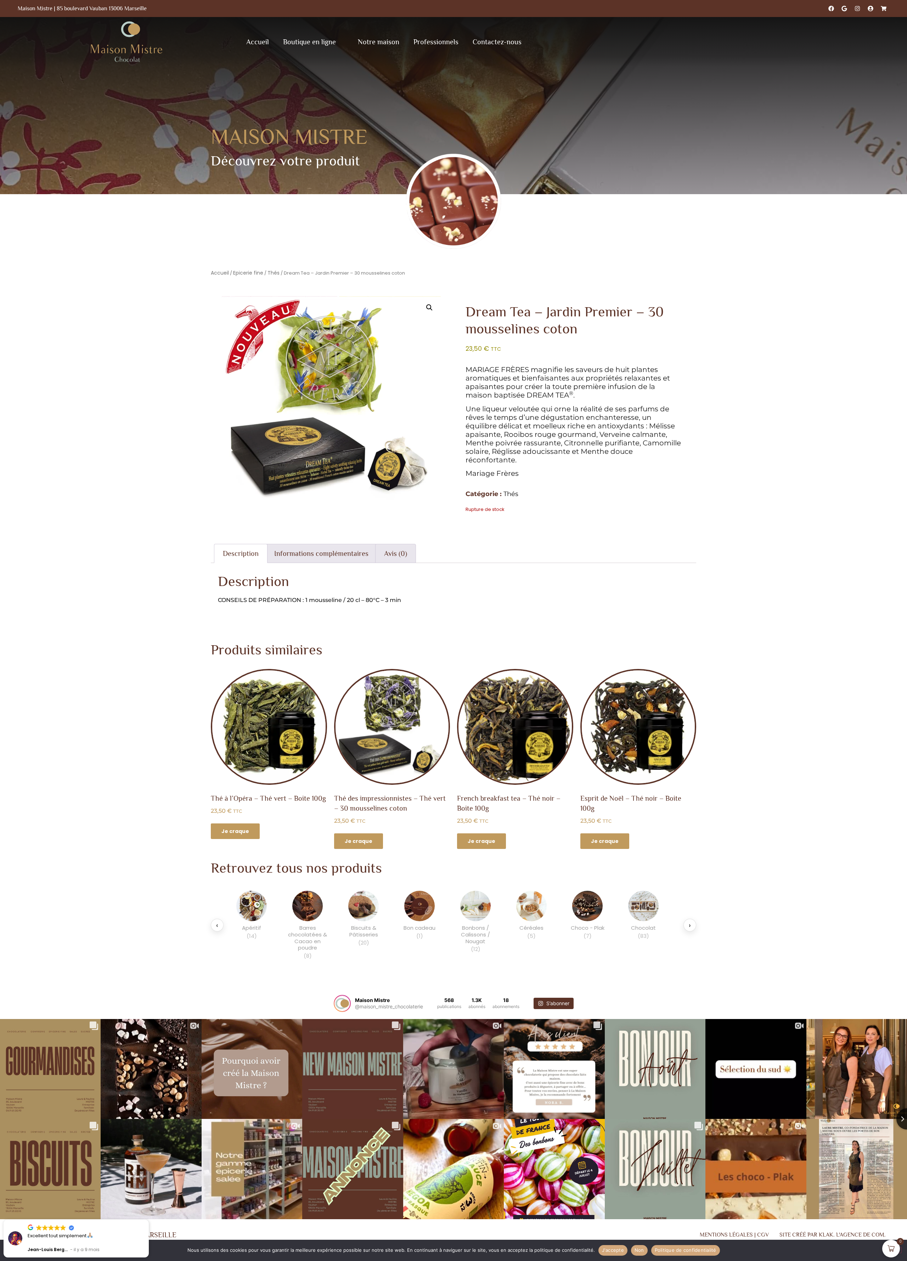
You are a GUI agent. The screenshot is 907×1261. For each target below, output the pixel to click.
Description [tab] (241, 553)
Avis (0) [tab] (395, 553)
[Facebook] (831, 8)
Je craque (235, 831)
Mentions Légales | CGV (734, 1235)
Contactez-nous (497, 42)
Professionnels (435, 42)
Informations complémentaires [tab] (321, 553)
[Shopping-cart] (883, 8)
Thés (273, 272)
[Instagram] (857, 8)
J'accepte (613, 1250)
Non (639, 1250)
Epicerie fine (248, 272)
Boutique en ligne (309, 42)
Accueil (257, 42)
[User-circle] (870, 8)
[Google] (844, 8)
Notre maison (378, 42)
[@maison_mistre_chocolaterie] (342, 1003)
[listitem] (252, 925)
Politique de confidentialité (685, 1250)
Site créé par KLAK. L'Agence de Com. (832, 1235)
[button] (429, 307)
